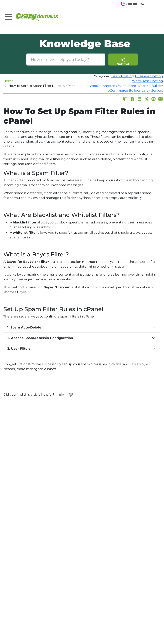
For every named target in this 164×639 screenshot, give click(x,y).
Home (8, 81)
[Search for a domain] (153, 4)
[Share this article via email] (160, 98)
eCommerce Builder (124, 90)
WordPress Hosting (147, 81)
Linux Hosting (122, 76)
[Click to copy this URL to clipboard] (125, 98)
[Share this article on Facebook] (132, 98)
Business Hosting (149, 76)
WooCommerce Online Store (113, 86)
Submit (123, 63)
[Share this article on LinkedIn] (139, 98)
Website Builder (150, 86)
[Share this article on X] (146, 98)
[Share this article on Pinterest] (153, 98)
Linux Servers (152, 90)
